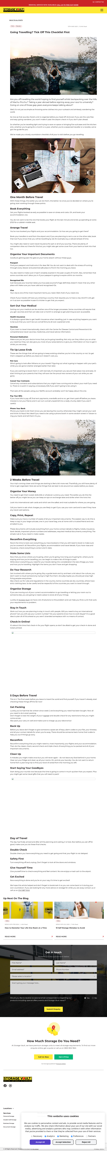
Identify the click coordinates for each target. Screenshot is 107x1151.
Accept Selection (63, 1142)
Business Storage (8, 1123)
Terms (102, 1149)
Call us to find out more (67, 5)
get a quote (48, 1048)
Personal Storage (8, 1116)
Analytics (51, 1136)
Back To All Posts (16, 20)
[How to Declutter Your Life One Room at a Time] (28, 902)
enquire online (37, 1048)
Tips (12, 26)
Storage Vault (24, 600)
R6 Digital (35, 1149)
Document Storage (9, 1127)
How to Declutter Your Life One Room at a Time (26, 928)
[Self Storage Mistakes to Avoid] (79, 902)
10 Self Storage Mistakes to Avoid (70, 928)
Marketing (64, 1136)
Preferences (78, 1136)
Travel (18, 26)
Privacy (96, 1149)
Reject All (86, 1142)
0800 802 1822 (70, 1048)
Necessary (37, 1136)
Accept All (40, 1142)
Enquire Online (61, 1064)
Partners (92, 1136)
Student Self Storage (9, 1120)
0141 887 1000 (24, 890)
